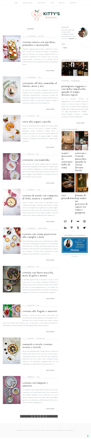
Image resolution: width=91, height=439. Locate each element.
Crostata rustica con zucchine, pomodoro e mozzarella (39, 43)
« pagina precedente (26, 417)
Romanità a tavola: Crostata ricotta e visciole (37, 346)
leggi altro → (72, 38)
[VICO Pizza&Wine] (67, 183)
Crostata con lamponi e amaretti (35, 384)
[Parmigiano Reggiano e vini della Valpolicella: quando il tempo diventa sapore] (74, 69)
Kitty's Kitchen (45, 15)
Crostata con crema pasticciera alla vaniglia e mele (39, 235)
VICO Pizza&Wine (68, 197)
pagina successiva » (52, 417)
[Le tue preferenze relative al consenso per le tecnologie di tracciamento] (88, 436)
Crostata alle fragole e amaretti (39, 311)
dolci (39, 77)
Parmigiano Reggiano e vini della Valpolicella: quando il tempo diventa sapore (74, 90)
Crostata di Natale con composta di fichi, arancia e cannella (40, 197)
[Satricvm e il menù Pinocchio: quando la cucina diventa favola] (81, 141)
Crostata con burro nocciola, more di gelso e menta (38, 274)
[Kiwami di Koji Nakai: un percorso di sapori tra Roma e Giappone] (81, 183)
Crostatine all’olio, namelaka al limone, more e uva (39, 84)
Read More (50, 70)
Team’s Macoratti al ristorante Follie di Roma (67, 160)
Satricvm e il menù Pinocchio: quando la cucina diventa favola (81, 162)
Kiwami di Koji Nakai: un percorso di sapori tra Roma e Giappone (81, 204)
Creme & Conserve (42, 228)
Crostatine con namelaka (36, 159)
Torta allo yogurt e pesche (36, 121)
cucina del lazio (40, 338)
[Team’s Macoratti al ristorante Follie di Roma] (67, 141)
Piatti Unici (41, 36)
